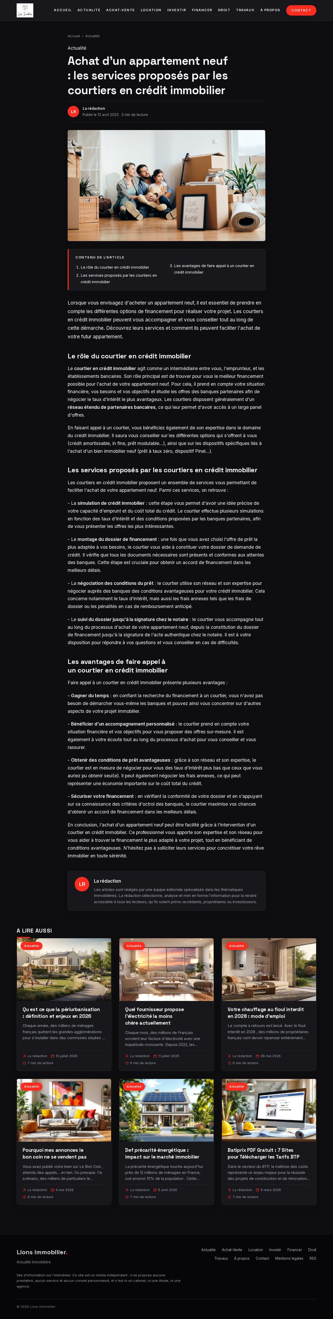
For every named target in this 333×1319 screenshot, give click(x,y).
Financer (202, 10)
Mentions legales (289, 1258)
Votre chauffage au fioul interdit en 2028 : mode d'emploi (266, 1012)
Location (151, 10)
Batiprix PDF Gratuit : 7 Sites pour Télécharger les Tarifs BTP (263, 1153)
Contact (301, 10)
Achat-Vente (120, 10)
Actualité (89, 10)
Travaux (245, 10)
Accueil (63, 10)
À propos (270, 10)
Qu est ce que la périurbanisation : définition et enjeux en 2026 (61, 1012)
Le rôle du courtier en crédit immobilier (115, 267)
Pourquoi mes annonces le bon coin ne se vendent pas (55, 1153)
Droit (224, 10)
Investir (176, 10)
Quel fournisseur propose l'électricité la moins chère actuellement (154, 1016)
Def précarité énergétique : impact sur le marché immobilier (162, 1153)
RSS (313, 1258)
